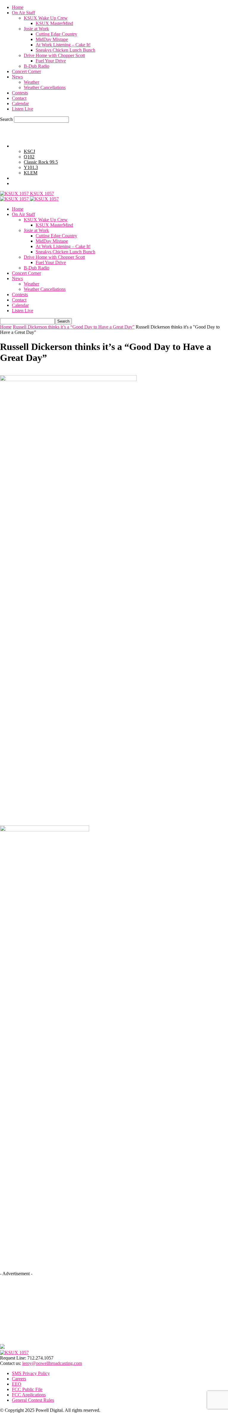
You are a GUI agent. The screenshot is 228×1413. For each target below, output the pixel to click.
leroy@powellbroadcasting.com (52, 1363)
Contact (19, 98)
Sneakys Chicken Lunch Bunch (65, 50)
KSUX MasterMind (54, 23)
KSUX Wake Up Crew (46, 17)
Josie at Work (36, 28)
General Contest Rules (33, 183)
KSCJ (29, 151)
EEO (16, 1384)
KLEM (30, 172)
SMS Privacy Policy (31, 1373)
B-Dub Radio (36, 66)
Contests (20, 92)
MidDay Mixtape (52, 39)
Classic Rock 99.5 (41, 162)
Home (17, 7)
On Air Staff (23, 12)
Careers (19, 1378)
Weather (31, 82)
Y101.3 (31, 167)
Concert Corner (26, 71)
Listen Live (22, 108)
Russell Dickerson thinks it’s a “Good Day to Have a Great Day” (73, 326)
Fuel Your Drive (51, 60)
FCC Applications (29, 1394)
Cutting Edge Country (56, 34)
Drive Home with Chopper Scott (54, 55)
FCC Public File (27, 1389)
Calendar (20, 103)
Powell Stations (26, 146)
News (17, 76)
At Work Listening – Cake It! (63, 44)
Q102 (29, 156)
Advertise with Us (29, 178)
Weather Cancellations (45, 87)
